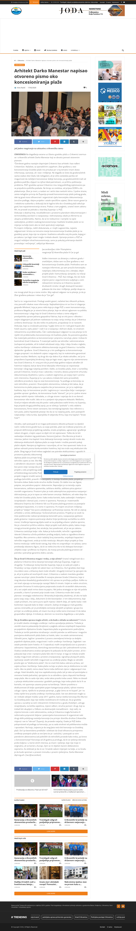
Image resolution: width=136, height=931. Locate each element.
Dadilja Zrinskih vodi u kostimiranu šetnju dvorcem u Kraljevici (24, 883)
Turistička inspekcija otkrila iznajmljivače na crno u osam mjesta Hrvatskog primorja (31, 281)
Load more (51, 831)
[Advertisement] (68, 32)
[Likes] (121, 2)
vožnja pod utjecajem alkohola (110, 917)
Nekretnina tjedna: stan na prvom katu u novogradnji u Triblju (76, 883)
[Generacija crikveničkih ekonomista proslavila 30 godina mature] (18, 258)
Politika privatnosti (68, 476)
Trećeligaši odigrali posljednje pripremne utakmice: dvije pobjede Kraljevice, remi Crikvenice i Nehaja (68, 2)
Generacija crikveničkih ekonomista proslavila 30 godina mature (31, 257)
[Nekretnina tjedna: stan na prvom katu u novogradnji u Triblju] (76, 872)
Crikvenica (21, 60)
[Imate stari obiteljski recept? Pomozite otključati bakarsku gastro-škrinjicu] (51, 872)
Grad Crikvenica (64, 917)
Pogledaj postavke (80, 472)
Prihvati (55, 472)
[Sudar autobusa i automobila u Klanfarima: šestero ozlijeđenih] (18, 274)
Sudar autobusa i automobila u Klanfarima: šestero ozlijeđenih (30, 273)
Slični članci (66, 800)
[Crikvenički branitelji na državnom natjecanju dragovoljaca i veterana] (18, 266)
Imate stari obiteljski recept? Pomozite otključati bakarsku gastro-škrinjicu (49, 883)
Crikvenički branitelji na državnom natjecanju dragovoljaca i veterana (31, 265)
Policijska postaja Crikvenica (84, 917)
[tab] (66, 800)
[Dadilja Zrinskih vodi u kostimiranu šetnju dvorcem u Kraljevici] (25, 872)
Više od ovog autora (79, 800)
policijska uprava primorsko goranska (39, 917)
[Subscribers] (124, 2)
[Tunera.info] (16, 11)
